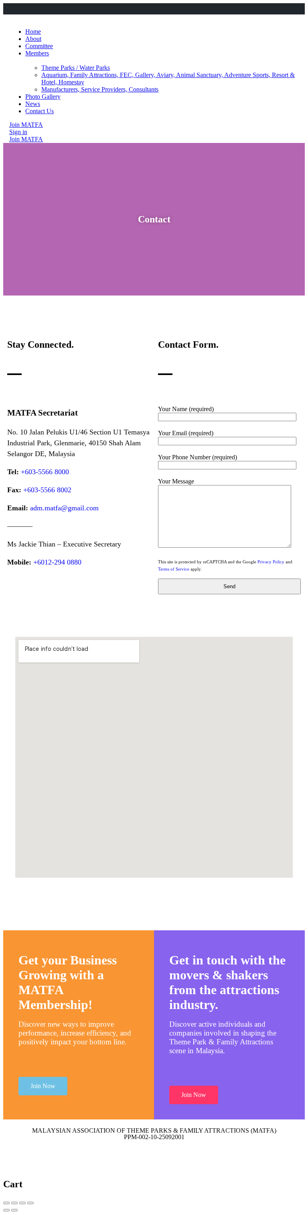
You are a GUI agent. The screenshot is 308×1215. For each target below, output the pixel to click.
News (32, 103)
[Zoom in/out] (30, 1203)
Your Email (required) (185, 433)
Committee (39, 46)
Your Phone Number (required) (197, 457)
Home (33, 31)
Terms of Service (173, 569)
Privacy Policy (270, 561)
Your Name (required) (186, 409)
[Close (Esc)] (6, 1203)
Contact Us (39, 111)
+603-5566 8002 (47, 490)
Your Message (176, 481)
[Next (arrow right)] (14, 1210)
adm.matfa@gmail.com (64, 508)
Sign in (18, 131)
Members (37, 53)
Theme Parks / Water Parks (75, 67)
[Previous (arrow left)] (6, 1210)
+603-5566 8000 (45, 472)
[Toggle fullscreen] (22, 1203)
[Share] (14, 1203)
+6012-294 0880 (57, 562)
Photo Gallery (43, 96)
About (33, 38)
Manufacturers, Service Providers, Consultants (99, 89)
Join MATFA (26, 124)
